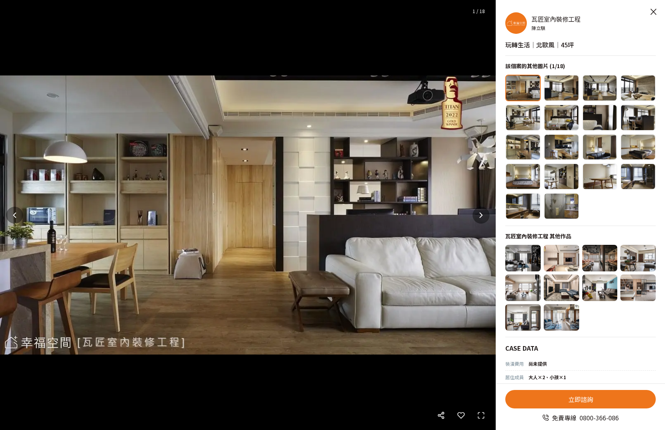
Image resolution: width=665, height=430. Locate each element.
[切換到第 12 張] (638, 147)
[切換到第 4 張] (638, 88)
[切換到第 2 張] (561, 88)
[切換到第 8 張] (638, 117)
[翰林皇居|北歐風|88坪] (638, 258)
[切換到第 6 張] (561, 117)
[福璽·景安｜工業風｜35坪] (600, 287)
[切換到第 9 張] (523, 147)
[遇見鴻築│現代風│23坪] (638, 287)
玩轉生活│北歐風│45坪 (539, 44)
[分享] (441, 415)
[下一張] (481, 215)
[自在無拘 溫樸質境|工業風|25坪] (600, 258)
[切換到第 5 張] (523, 117)
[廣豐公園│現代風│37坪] (523, 287)
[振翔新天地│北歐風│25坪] (523, 317)
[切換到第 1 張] (523, 88)
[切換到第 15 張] (600, 176)
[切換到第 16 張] (638, 176)
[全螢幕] (481, 415)
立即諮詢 (580, 399)
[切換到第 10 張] (561, 147)
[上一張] (14, 215)
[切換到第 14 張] (561, 176)
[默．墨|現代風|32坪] (523, 258)
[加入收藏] (461, 415)
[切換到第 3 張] (600, 88)
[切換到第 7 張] (600, 117)
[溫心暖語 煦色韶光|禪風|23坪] (561, 258)
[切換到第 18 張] (561, 206)
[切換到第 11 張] (600, 147)
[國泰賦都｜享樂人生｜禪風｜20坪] (561, 317)
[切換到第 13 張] (523, 176)
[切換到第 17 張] (523, 206)
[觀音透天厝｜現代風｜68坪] (561, 287)
